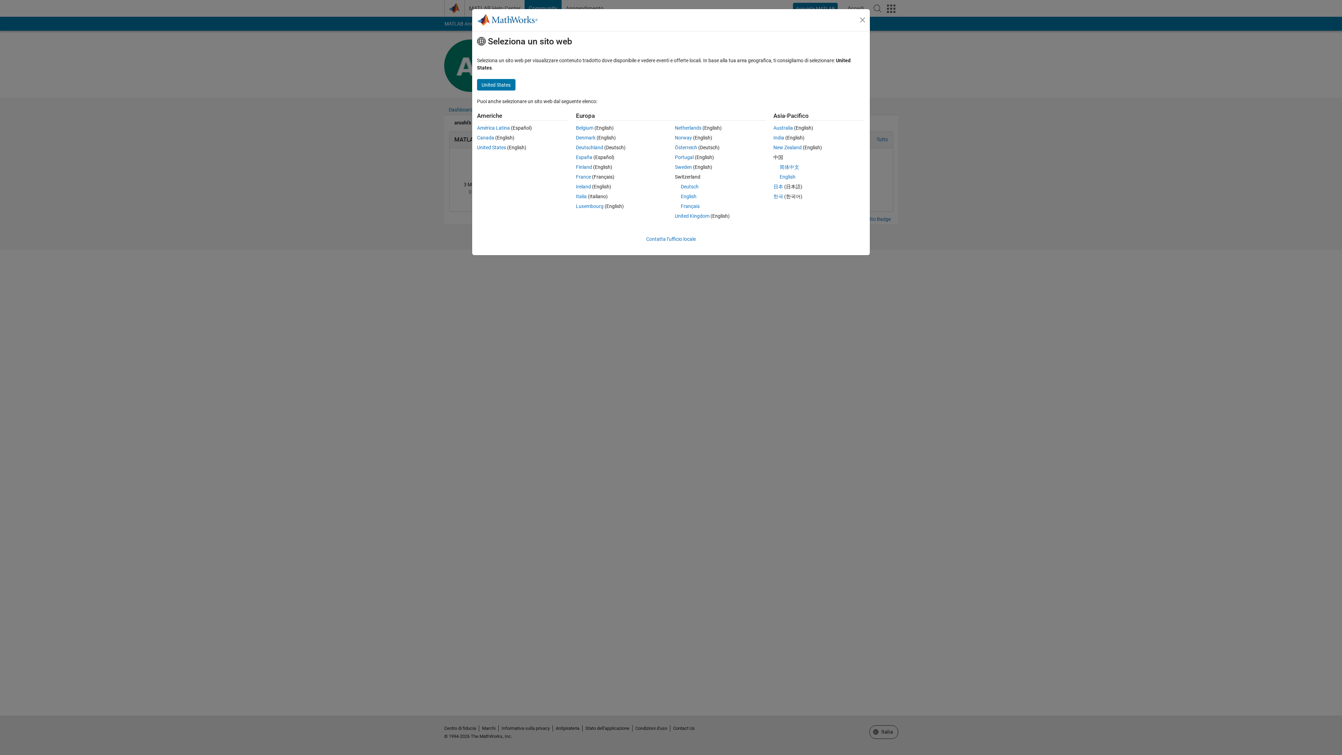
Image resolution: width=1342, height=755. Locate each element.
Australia (783, 128)
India (778, 138)
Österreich (686, 147)
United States (491, 147)
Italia (581, 196)
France (583, 177)
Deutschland (589, 147)
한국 (778, 196)
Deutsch (690, 186)
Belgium (584, 128)
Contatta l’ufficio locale (671, 239)
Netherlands (688, 128)
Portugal (684, 157)
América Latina (493, 128)
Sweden (683, 167)
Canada (485, 138)
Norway (683, 138)
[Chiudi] (862, 20)
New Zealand (787, 147)
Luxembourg (590, 206)
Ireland (583, 186)
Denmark (586, 138)
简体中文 (789, 167)
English (689, 196)
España (584, 157)
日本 (778, 186)
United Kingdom (692, 216)
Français (690, 206)
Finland (584, 167)
